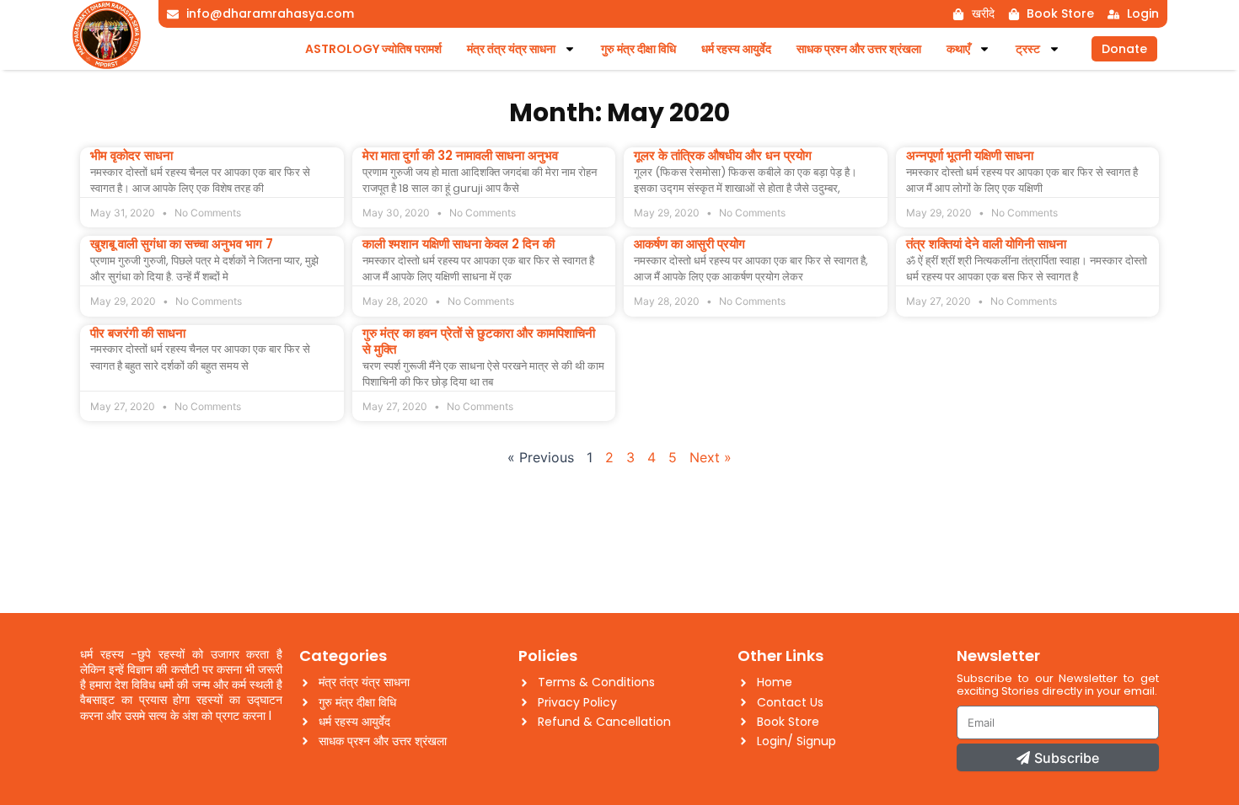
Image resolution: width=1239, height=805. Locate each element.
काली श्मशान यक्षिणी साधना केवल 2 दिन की (458, 244)
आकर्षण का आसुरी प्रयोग (689, 244)
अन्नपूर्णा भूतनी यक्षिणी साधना (969, 155)
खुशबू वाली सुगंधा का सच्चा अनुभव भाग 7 (181, 244)
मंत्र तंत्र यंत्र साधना (511, 48)
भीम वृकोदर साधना (131, 155)
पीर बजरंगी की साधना (137, 333)
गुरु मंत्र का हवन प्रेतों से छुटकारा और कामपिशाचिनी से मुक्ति (478, 341)
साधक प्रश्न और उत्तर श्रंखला (858, 48)
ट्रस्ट (1028, 48)
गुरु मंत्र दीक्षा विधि (638, 48)
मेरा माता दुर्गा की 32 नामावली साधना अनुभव (460, 155)
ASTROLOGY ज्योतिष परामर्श (373, 48)
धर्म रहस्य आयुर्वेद (736, 48)
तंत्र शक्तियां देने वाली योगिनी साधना (986, 244)
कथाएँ (958, 48)
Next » (710, 457)
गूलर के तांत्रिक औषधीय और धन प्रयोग (723, 155)
